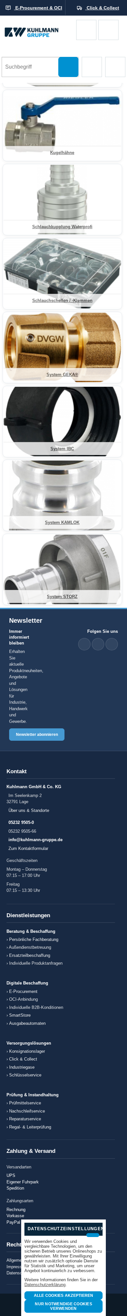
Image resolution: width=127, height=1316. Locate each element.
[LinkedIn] (84, 644)
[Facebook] (98, 644)
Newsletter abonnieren (37, 734)
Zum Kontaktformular (28, 848)
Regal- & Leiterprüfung (30, 1127)
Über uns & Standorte (28, 810)
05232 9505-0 (21, 822)
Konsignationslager (27, 1051)
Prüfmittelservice (25, 1103)
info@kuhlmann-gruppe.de (35, 839)
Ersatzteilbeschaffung (29, 955)
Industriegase (22, 1067)
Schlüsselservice (25, 1075)
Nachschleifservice (27, 1111)
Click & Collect (23, 1059)
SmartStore (20, 1015)
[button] (92, 67)
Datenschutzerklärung (44, 1284)
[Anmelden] (108, 30)
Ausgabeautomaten (27, 1023)
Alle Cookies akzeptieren (63, 1295)
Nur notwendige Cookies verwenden (63, 1306)
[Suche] (68, 67)
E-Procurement (23, 991)
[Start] (38, 30)
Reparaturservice (25, 1118)
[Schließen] (92, 1235)
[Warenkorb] (86, 30)
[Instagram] (112, 644)
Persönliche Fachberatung (33, 939)
